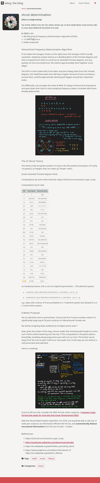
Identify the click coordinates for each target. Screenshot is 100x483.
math (34, 458)
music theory (84, 3)
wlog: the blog (14, 3)
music (42, 458)
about (72, 3)
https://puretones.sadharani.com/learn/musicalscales (49, 442)
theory (51, 458)
